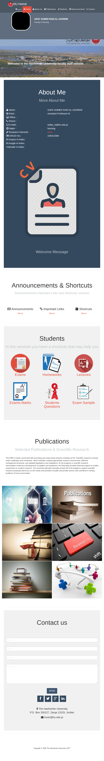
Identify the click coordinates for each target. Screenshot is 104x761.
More (50, 132)
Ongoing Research (64, 597)
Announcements (78, 9)
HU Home (20, 4)
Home (28, 9)
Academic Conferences (16, 521)
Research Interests (64, 559)
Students (63, 9)
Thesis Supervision (14, 555)
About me (38, 9)
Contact (91, 9)
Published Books (13, 597)
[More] (20, 313)
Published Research (65, 521)
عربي (19, 9)
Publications (51, 9)
